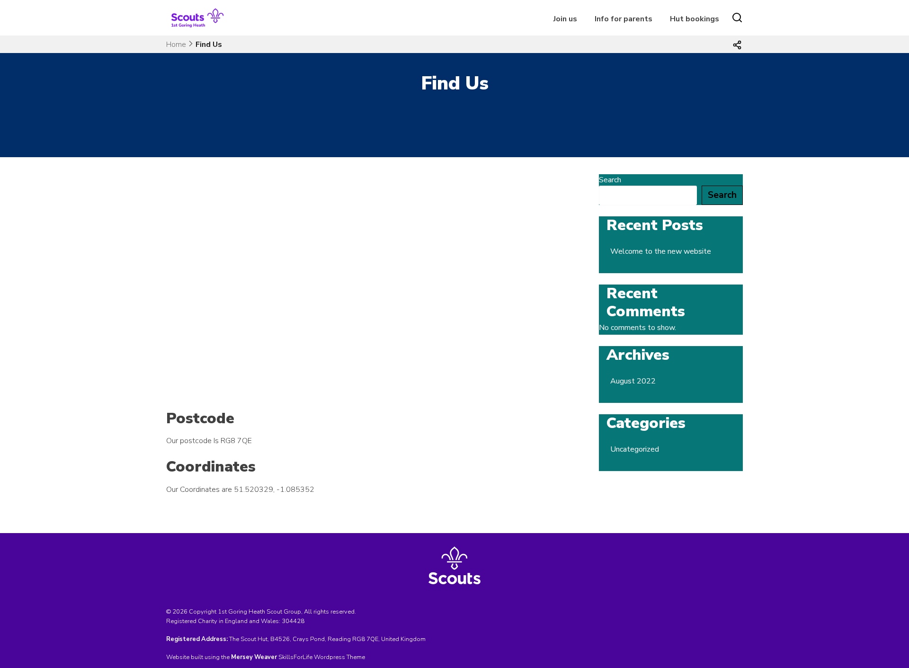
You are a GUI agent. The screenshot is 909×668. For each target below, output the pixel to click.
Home (176, 44)
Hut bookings (694, 19)
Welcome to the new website (660, 251)
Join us (565, 19)
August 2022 (633, 381)
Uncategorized (634, 449)
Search (610, 180)
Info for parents (623, 19)
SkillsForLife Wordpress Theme (321, 657)
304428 (293, 621)
